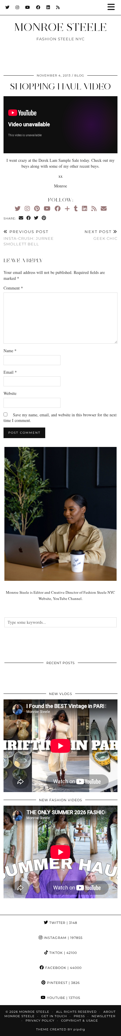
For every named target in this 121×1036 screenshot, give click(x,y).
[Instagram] (17, 7)
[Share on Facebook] (29, 218)
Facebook (63, 968)
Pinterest (63, 983)
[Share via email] (21, 218)
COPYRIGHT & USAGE (79, 1020)
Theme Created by (60, 1029)
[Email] (104, 208)
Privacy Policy (40, 1020)
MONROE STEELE (60, 27)
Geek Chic (101, 235)
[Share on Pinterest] (44, 218)
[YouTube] (27, 7)
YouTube (63, 998)
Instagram (63, 938)
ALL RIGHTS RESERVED (76, 1012)
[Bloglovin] (67, 208)
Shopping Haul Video (60, 86)
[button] (113, 7)
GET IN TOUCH (54, 1016)
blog (79, 75)
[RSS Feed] (58, 7)
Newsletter (103, 1016)
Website (10, 393)
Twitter (62, 923)
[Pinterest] (37, 208)
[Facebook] (38, 7)
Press (79, 1016)
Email (10, 372)
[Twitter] (7, 7)
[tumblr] (76, 208)
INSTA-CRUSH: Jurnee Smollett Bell (29, 237)
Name (10, 350)
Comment (13, 288)
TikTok (62, 953)
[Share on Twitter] (36, 218)
